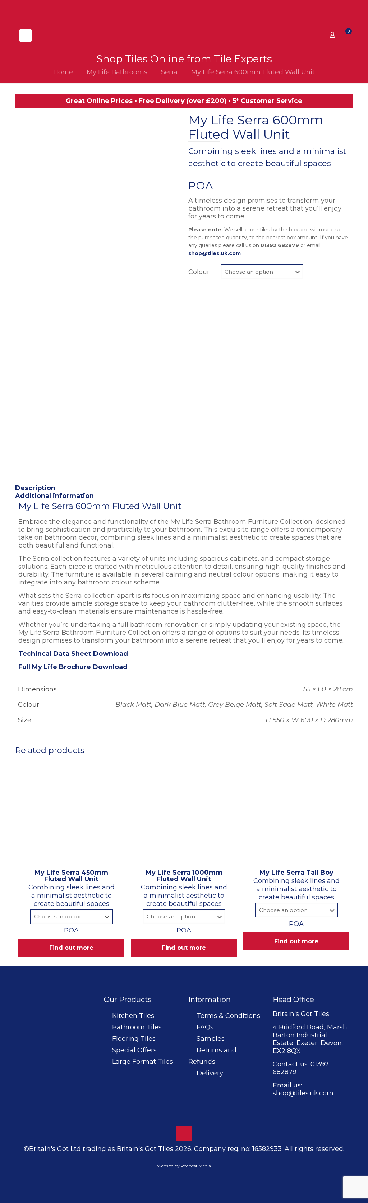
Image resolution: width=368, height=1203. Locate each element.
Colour (199, 272)
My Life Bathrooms (117, 72)
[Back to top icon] (184, 1133)
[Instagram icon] (191, 1177)
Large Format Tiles (142, 1062)
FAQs (205, 1027)
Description (35, 488)
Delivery (210, 1073)
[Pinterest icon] (184, 1177)
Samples (211, 1039)
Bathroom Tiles (137, 1027)
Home (63, 72)
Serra (169, 72)
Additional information (54, 496)
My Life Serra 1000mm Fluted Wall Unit (184, 876)
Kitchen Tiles (133, 1016)
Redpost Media (196, 1166)
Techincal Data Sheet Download (73, 654)
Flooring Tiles (134, 1039)
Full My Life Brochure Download (73, 667)
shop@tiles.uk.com (214, 253)
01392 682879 (280, 245)
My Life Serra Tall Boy (296, 873)
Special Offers (134, 1050)
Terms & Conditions (228, 1016)
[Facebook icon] (176, 1177)
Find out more (71, 947)
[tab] (184, 488)
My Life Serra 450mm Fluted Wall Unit (71, 876)
